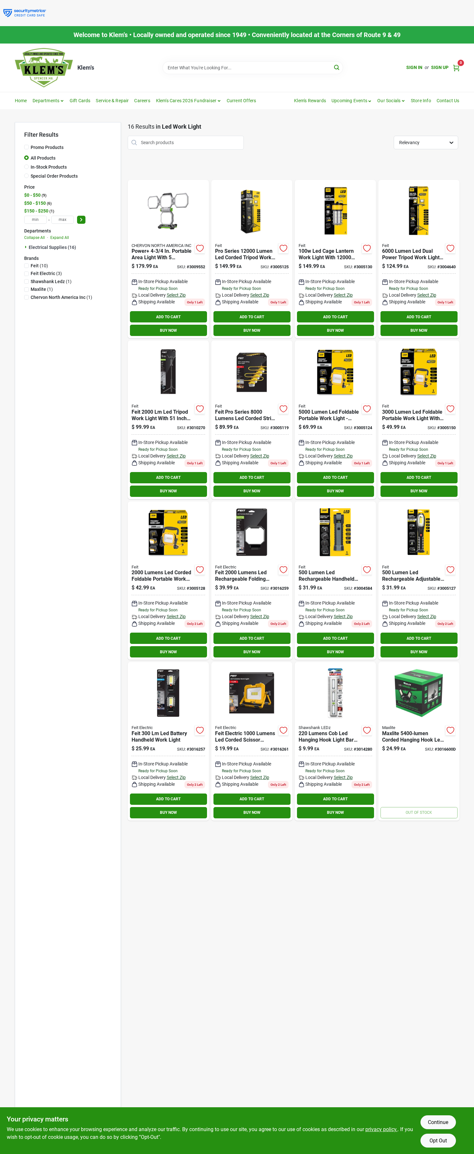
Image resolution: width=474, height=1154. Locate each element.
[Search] (337, 67)
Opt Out (438, 1141)
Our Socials (388, 100)
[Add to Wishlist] (200, 248)
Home (21, 100)
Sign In (414, 67)
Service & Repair (112, 100)
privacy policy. (381, 1129)
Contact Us (448, 100)
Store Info (421, 100)
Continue (438, 1122)
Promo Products (47, 147)
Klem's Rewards (310, 100)
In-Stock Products (49, 167)
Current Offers (241, 100)
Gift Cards (80, 100)
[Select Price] (81, 220)
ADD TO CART (168, 317)
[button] (351, 100)
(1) (51, 281)
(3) (46, 273)
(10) (39, 265)
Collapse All (34, 237)
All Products (43, 158)
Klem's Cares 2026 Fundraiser (186, 100)
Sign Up (440, 67)
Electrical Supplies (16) (52, 247)
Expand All (59, 237)
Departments (46, 100)
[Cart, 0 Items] (456, 67)
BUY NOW (168, 330)
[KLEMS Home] (44, 67)
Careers (142, 100)
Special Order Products (54, 176)
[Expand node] (26, 247)
